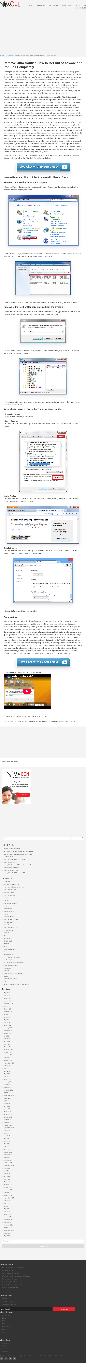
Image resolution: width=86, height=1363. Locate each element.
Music (5, 946)
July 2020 (7, 1036)
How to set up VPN (9, 922)
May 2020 (7, 1041)
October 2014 (8, 1195)
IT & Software (8, 933)
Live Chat (5, 1298)
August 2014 (7, 1200)
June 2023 (7, 1006)
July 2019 (7, 1068)
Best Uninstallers (9, 892)
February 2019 (8, 1082)
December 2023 (8, 1003)
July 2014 (7, 1203)
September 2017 (9, 1128)
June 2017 (7, 1136)
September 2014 (9, 1198)
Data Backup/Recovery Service (12, 1285)
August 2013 (7, 1233)
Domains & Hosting (9, 911)
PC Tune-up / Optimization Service (14, 962)
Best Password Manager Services (14, 887)
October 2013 (8, 1227)
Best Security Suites (10, 890)
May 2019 (7, 1074)
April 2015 (7, 1179)
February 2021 (8, 1028)
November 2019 (8, 1057)
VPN (5, 981)
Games (6, 914)
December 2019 (8, 1055)
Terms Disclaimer (62, 1356)
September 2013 (9, 1230)
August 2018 (7, 1098)
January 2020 (8, 1052)
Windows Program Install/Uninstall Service (16, 984)
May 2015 (7, 1176)
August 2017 (7, 1130)
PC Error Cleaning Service (12, 957)
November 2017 (8, 1122)
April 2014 (7, 1211)
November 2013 (8, 1225)
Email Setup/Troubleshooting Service (14, 1282)
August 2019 (7, 1066)
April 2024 (7, 995)
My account (81, 5)
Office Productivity (9, 954)
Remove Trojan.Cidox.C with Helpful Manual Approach (19, 721)
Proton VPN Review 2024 (11, 867)
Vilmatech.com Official (10, 979)
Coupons (6, 900)
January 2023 (8, 1014)
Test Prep (6, 976)
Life (5, 935)
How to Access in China (11, 919)
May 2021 (7, 1020)
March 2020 (7, 1047)
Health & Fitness (9, 917)
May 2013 (7, 1236)
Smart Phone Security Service (13, 973)
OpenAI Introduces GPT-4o (12, 849)
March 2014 (7, 1214)
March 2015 (7, 1182)
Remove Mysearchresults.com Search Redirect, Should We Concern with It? (53, 721)
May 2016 (7, 1144)
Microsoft (6, 944)
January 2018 (8, 1117)
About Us (5, 1349)
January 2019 (8, 1084)
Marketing (7, 938)
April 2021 (7, 1022)
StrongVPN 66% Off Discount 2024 (14, 873)
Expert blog (80, 8)
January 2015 (8, 1187)
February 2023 (8, 1012)
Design (6, 906)
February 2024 (8, 998)
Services (41, 5)
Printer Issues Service (9, 1279)
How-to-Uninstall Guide (11, 927)
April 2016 (7, 1147)
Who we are (53, 5)
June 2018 (7, 1103)
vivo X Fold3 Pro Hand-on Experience (15, 859)
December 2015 (8, 1157)
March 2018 (7, 1111)
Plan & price (67, 5)
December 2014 (8, 1190)
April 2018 (7, 1109)
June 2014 (7, 1206)
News (5, 952)
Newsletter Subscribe (9, 1304)
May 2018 (7, 1106)
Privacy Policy (53, 1356)
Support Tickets (7, 1301)
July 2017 (7, 1133)
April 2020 (7, 1044)
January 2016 (8, 1155)
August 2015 (7, 1168)
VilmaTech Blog (13, 55)
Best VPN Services (9, 895)
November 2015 (8, 1160)
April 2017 (7, 1141)
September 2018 (9, 1095)
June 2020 (7, 1039)
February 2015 (8, 1184)
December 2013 (8, 1222)
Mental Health (8, 941)
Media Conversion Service (10, 1288)
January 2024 (8, 1001)
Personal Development (11, 965)
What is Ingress (8, 857)
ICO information (8, 930)
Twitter (4, 1346)
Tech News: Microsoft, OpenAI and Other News (18, 854)
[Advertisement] (43, 28)
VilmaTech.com (4, 55)
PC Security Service (10, 960)
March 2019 (7, 1079)
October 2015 (8, 1163)
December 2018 (8, 1087)
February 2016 (8, 1152)
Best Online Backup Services (12, 884)
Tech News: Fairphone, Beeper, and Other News (18, 851)
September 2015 (9, 1165)
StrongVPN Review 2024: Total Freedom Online (18, 865)
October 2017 (8, 1125)
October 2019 (8, 1060)
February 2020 (8, 1049)
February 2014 (8, 1217)
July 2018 (7, 1101)
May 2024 (7, 993)
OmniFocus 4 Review (10, 862)
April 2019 (7, 1076)
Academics (7, 881)
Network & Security (9, 949)
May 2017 (7, 1138)
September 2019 (9, 1063)
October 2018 (8, 1093)
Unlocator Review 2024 (11, 870)
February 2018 (8, 1114)
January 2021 (8, 1030)
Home (31, 5)
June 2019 (7, 1071)
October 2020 (8, 1033)
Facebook (5, 1343)
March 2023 (7, 1009)
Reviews (6, 971)
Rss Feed (5, 1352)
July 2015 (7, 1171)
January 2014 (8, 1219)
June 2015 (7, 1174)
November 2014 (8, 1192)
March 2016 (7, 1149)
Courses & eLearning (10, 903)
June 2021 (7, 1017)
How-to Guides (8, 925)
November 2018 (8, 1090)
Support (46, 1356)
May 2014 (7, 1209)
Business (6, 898)
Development (8, 908)
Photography (7, 968)
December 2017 (8, 1120)
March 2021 (7, 1025)
